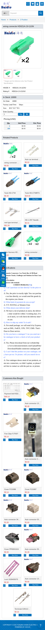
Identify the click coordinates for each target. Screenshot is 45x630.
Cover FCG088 (10, 489)
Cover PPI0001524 (11, 549)
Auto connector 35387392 (35, 549)
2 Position (24, 20)
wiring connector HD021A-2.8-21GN (18, 163)
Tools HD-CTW (10, 193)
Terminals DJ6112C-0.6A (24, 609)
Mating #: (6, 91)
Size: (5, 108)
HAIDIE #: (6, 88)
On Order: (6, 101)
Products (13, 20)
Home (3, 20)
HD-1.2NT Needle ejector (34, 220)
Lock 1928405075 (11, 579)
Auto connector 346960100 (14, 519)
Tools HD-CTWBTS (32, 193)
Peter (3, 257)
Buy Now (15, 169)
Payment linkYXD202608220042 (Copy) (19, 394)
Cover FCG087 (30, 489)
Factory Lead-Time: (10, 105)
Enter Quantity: (8, 112)
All (5, 13)
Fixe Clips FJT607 (11, 434)
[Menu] (42, 4)
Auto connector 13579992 (35, 579)
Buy (21, 114)
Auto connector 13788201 (35, 403)
